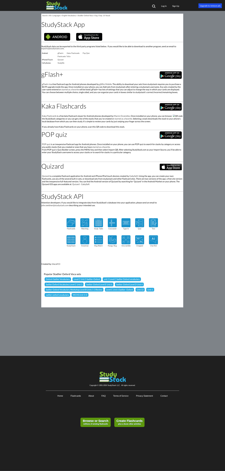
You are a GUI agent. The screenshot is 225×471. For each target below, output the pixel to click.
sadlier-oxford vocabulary (57, 295)
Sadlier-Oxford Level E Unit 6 (99, 284)
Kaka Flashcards (73, 53)
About (91, 396)
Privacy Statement (144, 396)
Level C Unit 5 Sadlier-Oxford (87, 279)
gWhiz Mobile (105, 84)
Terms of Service (121, 396)
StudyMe (61, 63)
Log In (164, 6)
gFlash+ (61, 53)
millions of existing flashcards (95, 422)
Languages (56, 15)
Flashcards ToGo (64, 56)
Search (44, 15)
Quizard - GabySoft (81, 184)
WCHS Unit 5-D (80, 295)
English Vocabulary (69, 15)
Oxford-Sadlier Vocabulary (58, 279)
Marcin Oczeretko (122, 116)
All (50, 15)
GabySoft (133, 176)
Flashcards (76, 396)
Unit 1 (150, 289)
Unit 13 (140, 289)
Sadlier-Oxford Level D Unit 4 (129, 284)
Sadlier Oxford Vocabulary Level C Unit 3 (64, 284)
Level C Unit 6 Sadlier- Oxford (119, 289)
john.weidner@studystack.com (55, 205)
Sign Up (175, 6)
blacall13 (56, 264)
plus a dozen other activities (129, 422)
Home (60, 396)
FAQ (103, 396)
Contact (164, 396)
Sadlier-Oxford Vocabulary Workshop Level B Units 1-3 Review (74, 289)
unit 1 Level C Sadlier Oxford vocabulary (122, 279)
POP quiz (46, 144)
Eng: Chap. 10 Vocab (102, 15)
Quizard (60, 60)
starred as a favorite (70, 89)
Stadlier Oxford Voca (85, 15)
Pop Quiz (86, 53)
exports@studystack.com (52, 48)
